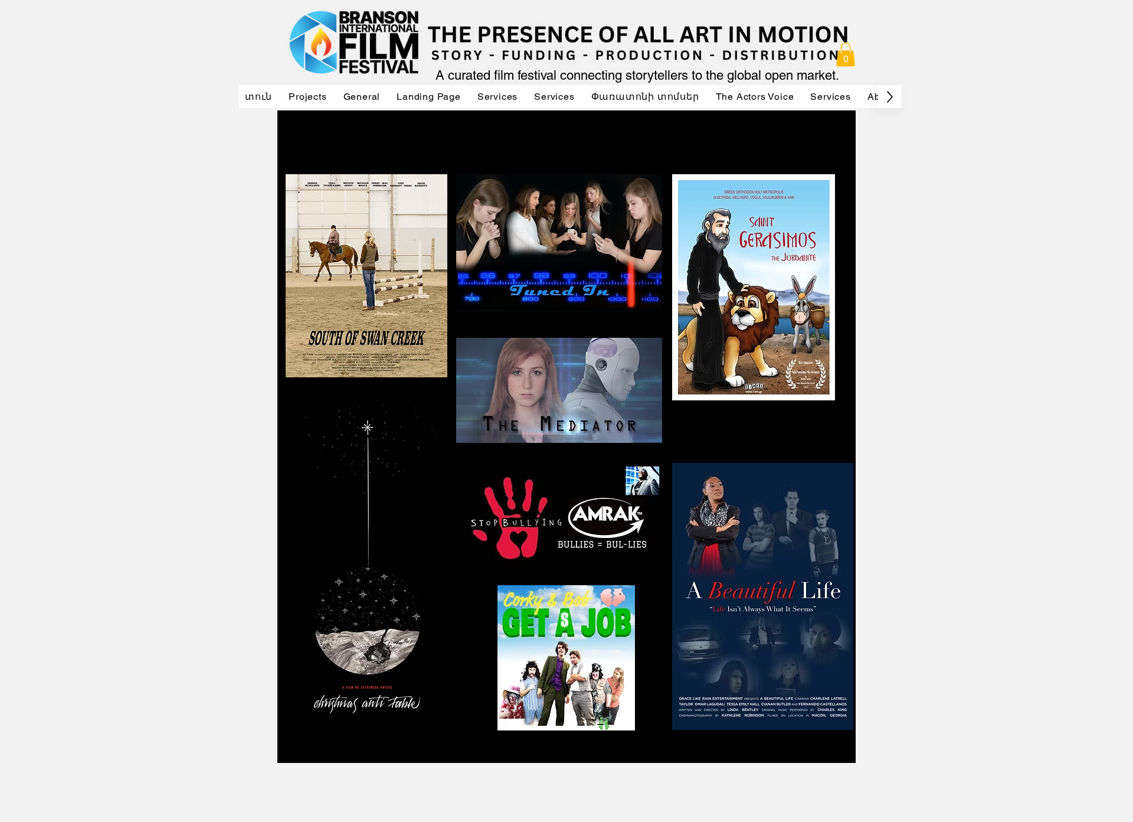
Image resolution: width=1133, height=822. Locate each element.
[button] (846, 55)
